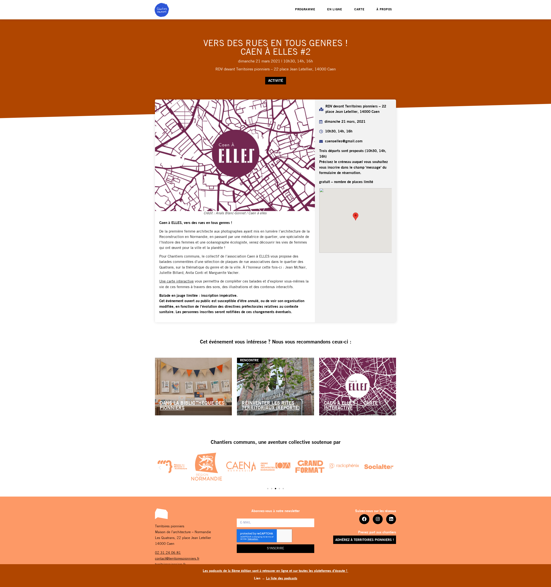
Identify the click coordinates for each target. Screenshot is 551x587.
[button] (160, 467)
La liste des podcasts (281, 578)
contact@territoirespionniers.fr (177, 559)
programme (305, 9)
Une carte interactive (176, 281)
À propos (384, 9)
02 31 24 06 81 (168, 553)
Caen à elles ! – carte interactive (351, 406)
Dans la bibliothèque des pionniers (192, 406)
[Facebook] (364, 519)
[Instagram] (378, 519)
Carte (359, 9)
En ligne (334, 9)
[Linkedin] (391, 519)
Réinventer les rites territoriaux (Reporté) (271, 406)
